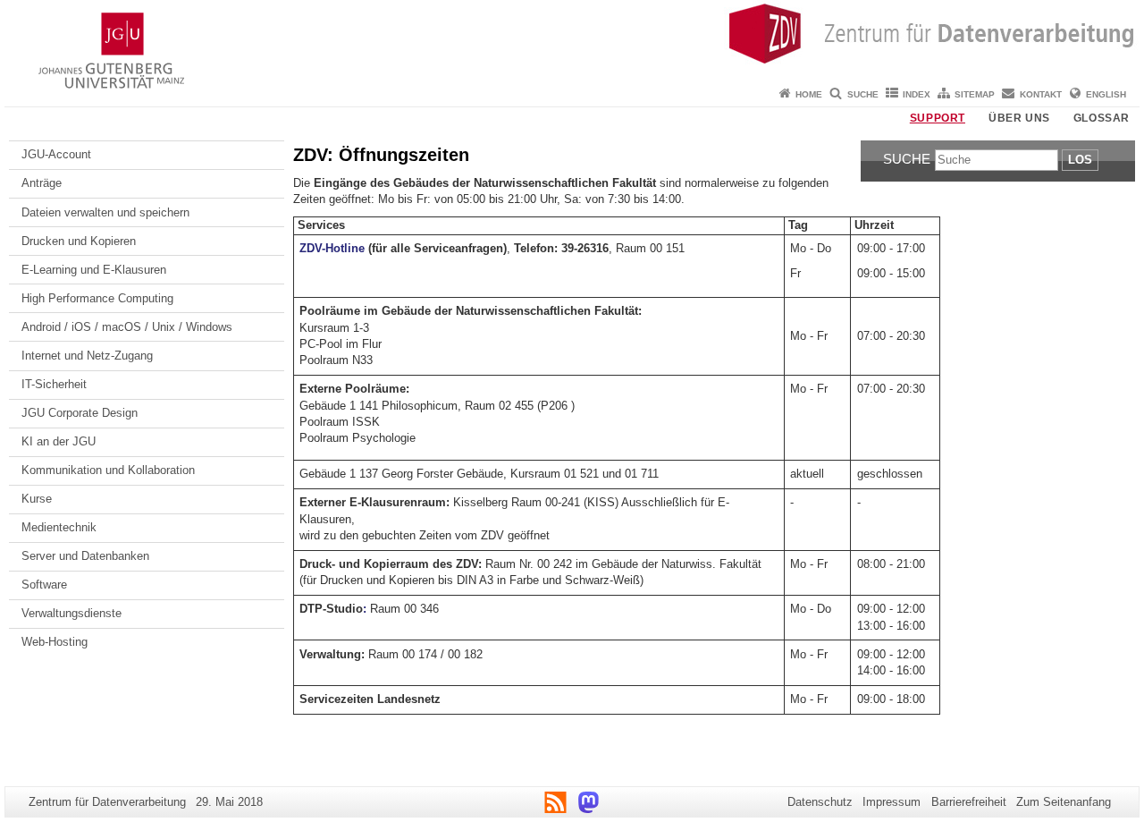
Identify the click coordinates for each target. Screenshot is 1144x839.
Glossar (1101, 118)
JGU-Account (56, 154)
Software (44, 584)
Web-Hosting (54, 641)
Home (808, 94)
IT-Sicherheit (54, 384)
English (1106, 94)
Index (916, 94)
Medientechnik (59, 527)
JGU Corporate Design (79, 413)
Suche (863, 94)
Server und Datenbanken (85, 556)
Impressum (891, 802)
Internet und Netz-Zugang (87, 355)
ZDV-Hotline (332, 248)
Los (1080, 159)
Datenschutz (820, 802)
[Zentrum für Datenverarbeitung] (572, 40)
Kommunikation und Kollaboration (108, 470)
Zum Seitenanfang (1063, 802)
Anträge (41, 183)
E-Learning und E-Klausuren (93, 269)
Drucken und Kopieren (78, 241)
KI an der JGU (58, 441)
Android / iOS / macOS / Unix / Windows (126, 327)
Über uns (1019, 118)
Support (937, 118)
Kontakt (1041, 94)
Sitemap (975, 94)
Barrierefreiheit (968, 802)
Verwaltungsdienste (71, 613)
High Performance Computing (97, 298)
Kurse (36, 498)
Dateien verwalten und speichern (105, 212)
